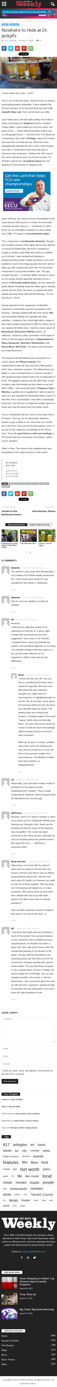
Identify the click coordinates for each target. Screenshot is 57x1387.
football (6, 1169)
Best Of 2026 (17, 1099)
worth (6, 1205)
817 (6, 1144)
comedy (34, 1150)
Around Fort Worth (10, 1341)
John (4, 1107)
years (22, 1206)
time (44, 1200)
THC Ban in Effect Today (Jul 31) (23, 1128)
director (26, 1156)
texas (13, 1200)
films (34, 1163)
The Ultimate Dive (28, 543)
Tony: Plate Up (28, 1294)
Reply (13, 590)
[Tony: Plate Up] (9, 1299)
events (38, 1156)
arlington (20, 1145)
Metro (4, 1364)
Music (4, 1355)
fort (15, 1169)
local (35, 484)
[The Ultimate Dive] (28, 535)
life (19, 1176)
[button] (52, 4)
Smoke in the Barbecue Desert (12, 512)
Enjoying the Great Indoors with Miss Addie (10, 545)
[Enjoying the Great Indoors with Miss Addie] (10, 535)
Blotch (4, 1336)
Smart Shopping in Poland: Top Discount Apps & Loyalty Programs (37, 1281)
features (11, 1162)
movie (7, 1182)
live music (32, 1176)
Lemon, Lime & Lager (45, 544)
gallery (47, 1169)
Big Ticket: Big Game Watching (37, 1309)
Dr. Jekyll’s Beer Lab (23, 484)
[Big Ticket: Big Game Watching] (9, 1314)
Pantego (44, 484)
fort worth (29, 1169)
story (25, 1194)
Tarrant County (42, 1194)
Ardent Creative (29, 1383)
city (24, 1150)
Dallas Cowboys (11, 1156)
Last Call (14, 25)
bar (11, 484)
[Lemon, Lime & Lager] (46, 535)
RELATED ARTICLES (16, 524)
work (51, 1200)
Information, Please (43, 511)
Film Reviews (8, 1345)
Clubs (5, 25)
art (32, 1144)
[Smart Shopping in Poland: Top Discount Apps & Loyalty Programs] (9, 1283)
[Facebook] (22, 1258)
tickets (36, 1200)
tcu (4, 1200)
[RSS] (29, 1258)
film (25, 1162)
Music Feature (8, 1359)
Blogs (4, 1350)
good (5, 1176)
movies (21, 1182)
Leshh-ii (5, 1099)
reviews (6, 486)
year (15, 1206)
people (48, 1182)
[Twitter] (35, 1258)
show (7, 1194)
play (5, 1189)
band (41, 1144)
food (44, 1162)
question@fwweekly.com (34, 1251)
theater (25, 1200)
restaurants (18, 1188)
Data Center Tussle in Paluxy (28, 1114)
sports (17, 1194)
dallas (46, 1150)
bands (7, 1150)
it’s (12, 1176)
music (35, 1182)
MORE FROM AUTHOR (39, 524)
